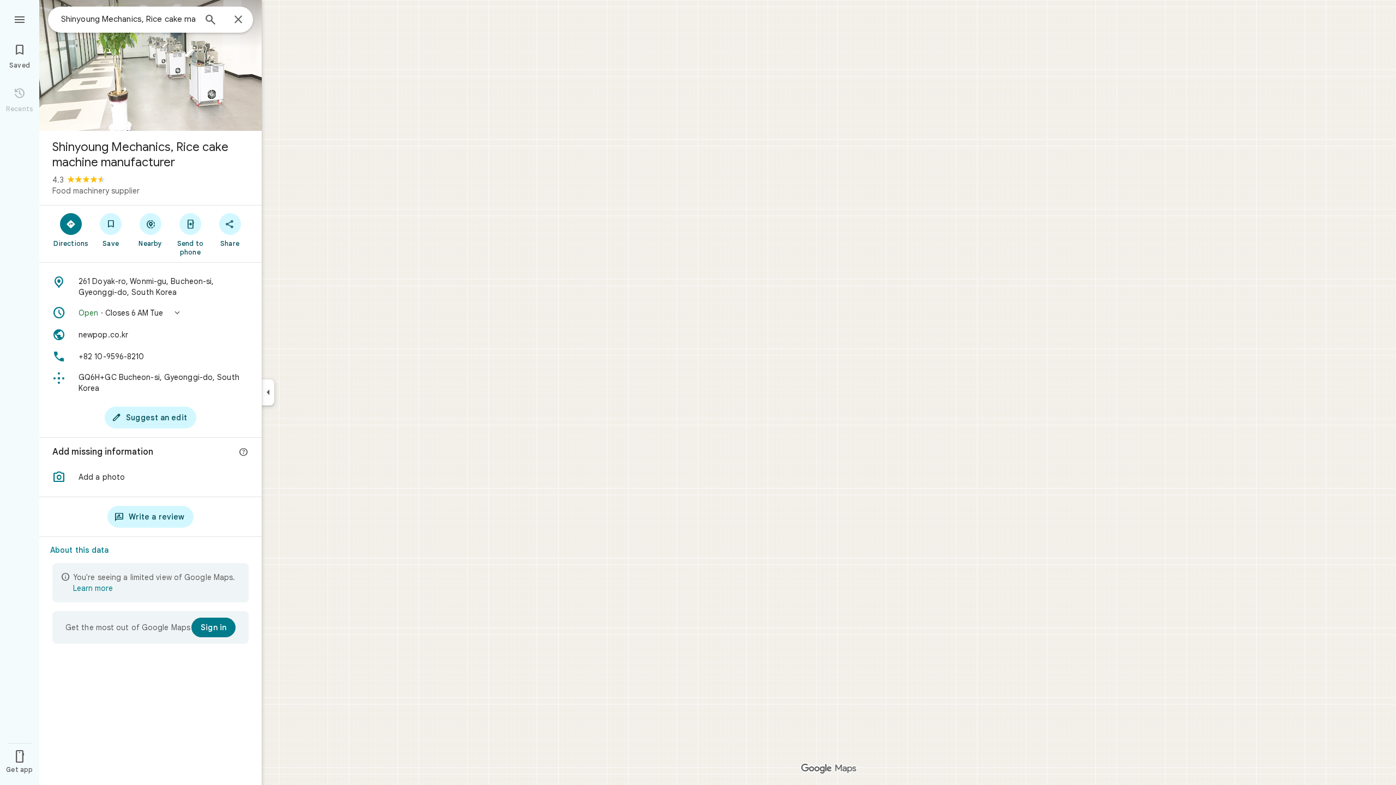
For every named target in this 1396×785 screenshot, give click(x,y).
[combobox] (128, 19)
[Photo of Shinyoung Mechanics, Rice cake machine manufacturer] (150, 65)
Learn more (93, 588)
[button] (150, 313)
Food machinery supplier (96, 191)
